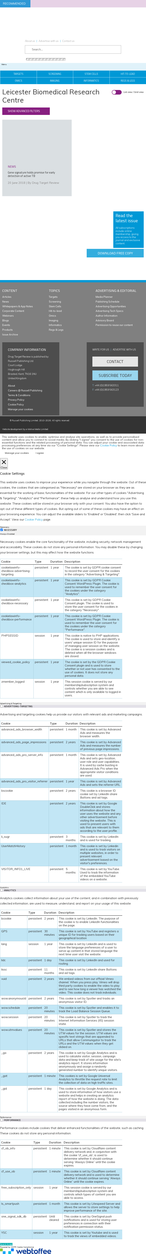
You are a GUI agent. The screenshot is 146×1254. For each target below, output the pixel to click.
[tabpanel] (73, 618)
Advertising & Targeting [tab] (10, 703)
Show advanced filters (24, 111)
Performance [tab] (5, 1117)
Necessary (10, 530)
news (12, 166)
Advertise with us (49, 40)
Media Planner (104, 296)
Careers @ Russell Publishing (25, 390)
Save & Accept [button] (6, 1244)
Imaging (55, 81)
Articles (6, 296)
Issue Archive (10, 334)
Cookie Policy (16, 404)
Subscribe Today (115, 375)
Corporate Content (13, 310)
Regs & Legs (56, 329)
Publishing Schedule (107, 301)
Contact (115, 361)
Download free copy (115, 253)
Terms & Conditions (19, 395)
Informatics (91, 81)
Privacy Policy (16, 399)
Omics (18, 81)
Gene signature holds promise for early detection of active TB (31, 174)
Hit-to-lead (55, 310)
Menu (4, 64)
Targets (18, 74)
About (11, 385)
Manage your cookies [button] (20, 409)
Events (6, 324)
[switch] (1, 706)
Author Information (106, 315)
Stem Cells (91, 74)
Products (7, 329)
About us (30, 40)
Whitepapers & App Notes (17, 306)
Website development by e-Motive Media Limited (25, 429)
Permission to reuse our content (114, 324)
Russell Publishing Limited (25, 420)
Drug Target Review (45, 183)
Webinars (8, 315)
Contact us (68, 40)
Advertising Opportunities (111, 306)
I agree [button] (40, 452)
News (5, 301)
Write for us (100, 349)
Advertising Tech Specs (109, 310)
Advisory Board (105, 320)
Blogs (5, 320)
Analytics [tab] (4, 887)
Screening (54, 74)
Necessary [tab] (4, 527)
